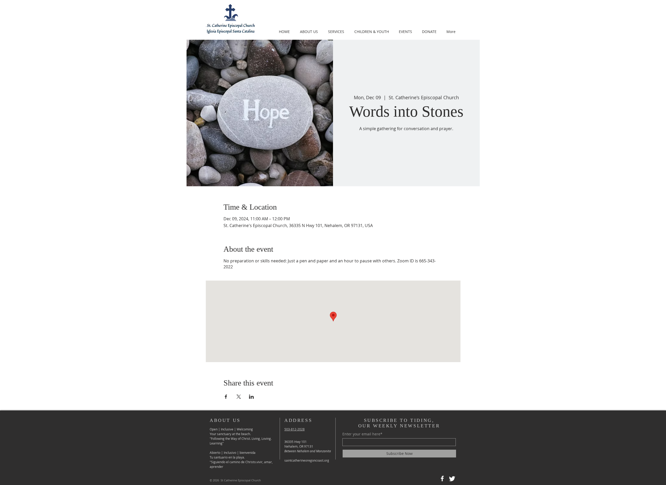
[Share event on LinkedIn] (251, 397)
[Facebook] (442, 478)
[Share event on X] (238, 397)
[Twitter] (452, 478)
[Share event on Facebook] (225, 397)
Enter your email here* (362, 434)
